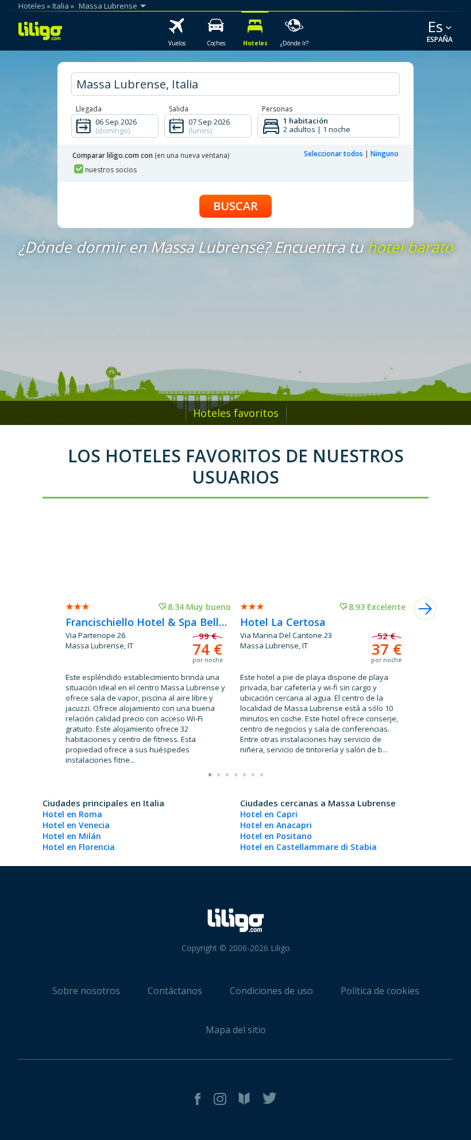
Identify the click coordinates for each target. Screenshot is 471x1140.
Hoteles (31, 6)
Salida (178, 109)
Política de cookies (380, 990)
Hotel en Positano (276, 835)
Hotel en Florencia (79, 846)
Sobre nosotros (86, 990)
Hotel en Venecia (76, 825)
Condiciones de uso (271, 990)
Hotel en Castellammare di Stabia (308, 846)
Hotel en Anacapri (276, 825)
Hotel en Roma (72, 814)
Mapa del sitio (236, 1029)
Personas (277, 109)
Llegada (89, 109)
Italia (60, 6)
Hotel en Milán (72, 835)
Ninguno (384, 154)
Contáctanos (175, 990)
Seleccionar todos (333, 154)
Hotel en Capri (269, 814)
